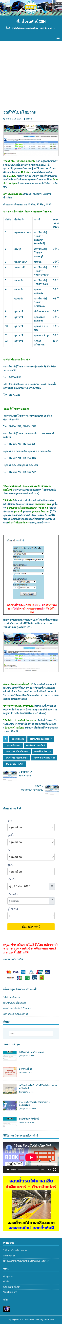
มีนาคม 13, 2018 (13, 118)
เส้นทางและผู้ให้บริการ (14, 1003)
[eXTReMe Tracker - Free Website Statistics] (6, 1310)
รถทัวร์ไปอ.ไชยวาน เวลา (44, 758)
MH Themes (49, 1320)
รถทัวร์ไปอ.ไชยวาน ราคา (17, 758)
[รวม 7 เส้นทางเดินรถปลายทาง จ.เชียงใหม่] (10, 1108)
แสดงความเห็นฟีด (11, 1287)
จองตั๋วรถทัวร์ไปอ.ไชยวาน (17, 751)
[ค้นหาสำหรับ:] (31, 1033)
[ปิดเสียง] (49, 1169)
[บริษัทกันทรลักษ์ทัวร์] (10, 1125)
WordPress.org (10, 1292)
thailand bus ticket (41, 739)
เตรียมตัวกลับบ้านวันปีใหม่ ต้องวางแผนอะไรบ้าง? (25, 1261)
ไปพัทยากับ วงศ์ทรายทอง (31, 1052)
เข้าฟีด (6, 1281)
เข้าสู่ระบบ (8, 1276)
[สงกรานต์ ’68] (10, 1075)
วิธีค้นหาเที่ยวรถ (11, 997)
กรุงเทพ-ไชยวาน (13, 745)
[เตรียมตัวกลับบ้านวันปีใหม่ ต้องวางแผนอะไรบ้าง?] (10, 1092)
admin (29, 118)
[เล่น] (7, 1169)
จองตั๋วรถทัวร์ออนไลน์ (35, 745)
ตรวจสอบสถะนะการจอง (15, 1014)
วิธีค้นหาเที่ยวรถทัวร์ (14, 764)
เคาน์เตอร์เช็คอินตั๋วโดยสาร (17, 1008)
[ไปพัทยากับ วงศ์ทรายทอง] (10, 1058)
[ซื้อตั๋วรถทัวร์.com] (31, 13)
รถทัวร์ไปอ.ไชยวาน (42, 751)
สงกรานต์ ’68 (25, 1068)
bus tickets (18, 739)
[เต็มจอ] (54, 1169)
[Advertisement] (31, 77)
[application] (31, 1157)
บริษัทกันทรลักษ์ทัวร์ (29, 1118)
